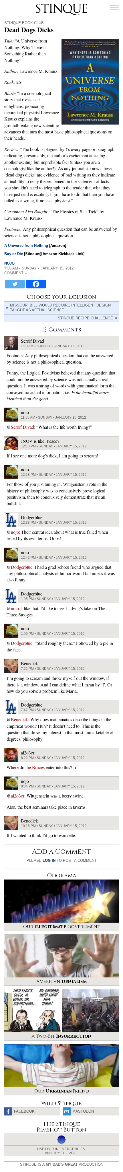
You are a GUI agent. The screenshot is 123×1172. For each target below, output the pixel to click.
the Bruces (35, 767)
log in (49, 860)
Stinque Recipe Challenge (85, 318)
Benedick (19, 719)
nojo (9, 263)
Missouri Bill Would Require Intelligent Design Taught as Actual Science (60, 307)
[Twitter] (15, 284)
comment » (15, 273)
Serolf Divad (22, 427)
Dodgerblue (21, 567)
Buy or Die (13, 254)
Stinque (41, 4)
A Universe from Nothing (26, 245)
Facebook (24, 1111)
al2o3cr (17, 796)
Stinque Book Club (24, 23)
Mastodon (83, 1111)
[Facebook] (36, 284)
